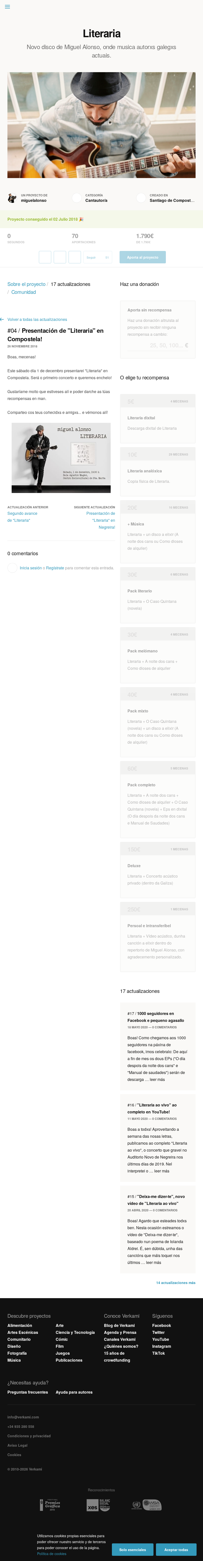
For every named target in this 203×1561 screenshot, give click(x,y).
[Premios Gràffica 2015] (53, 1505)
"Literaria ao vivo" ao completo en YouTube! (152, 1108)
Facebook (161, 1325)
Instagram (161, 1346)
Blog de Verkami (119, 1325)
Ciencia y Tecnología (75, 1332)
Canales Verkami (119, 1339)
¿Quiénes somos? (121, 1346)
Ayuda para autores (74, 1392)
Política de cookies (51, 1553)
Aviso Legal (17, 1445)
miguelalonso (34, 200)
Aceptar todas (176, 1549)
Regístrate (55, 568)
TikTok (158, 1353)
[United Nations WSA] (150, 1505)
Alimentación (19, 1325)
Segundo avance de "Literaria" (22, 516)
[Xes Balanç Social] (101, 1505)
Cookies (14, 1454)
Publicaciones (69, 1360)
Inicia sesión (31, 568)
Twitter (158, 1332)
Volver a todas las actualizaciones (37, 319)
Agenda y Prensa (120, 1332)
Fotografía (17, 1353)
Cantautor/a (96, 200)
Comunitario (19, 1339)
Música (14, 1360)
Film (60, 1346)
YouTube (160, 1339)
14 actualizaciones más (176, 1282)
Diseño (14, 1346)
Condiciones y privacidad (29, 1435)
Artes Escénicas (22, 1332)
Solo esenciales (132, 1549)
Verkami (102, 8)
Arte (60, 1325)
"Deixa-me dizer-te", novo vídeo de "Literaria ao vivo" (156, 1200)
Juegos (63, 1353)
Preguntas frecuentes (27, 1392)
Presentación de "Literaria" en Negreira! (100, 520)
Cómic (62, 1339)
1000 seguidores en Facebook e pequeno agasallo (155, 1016)
